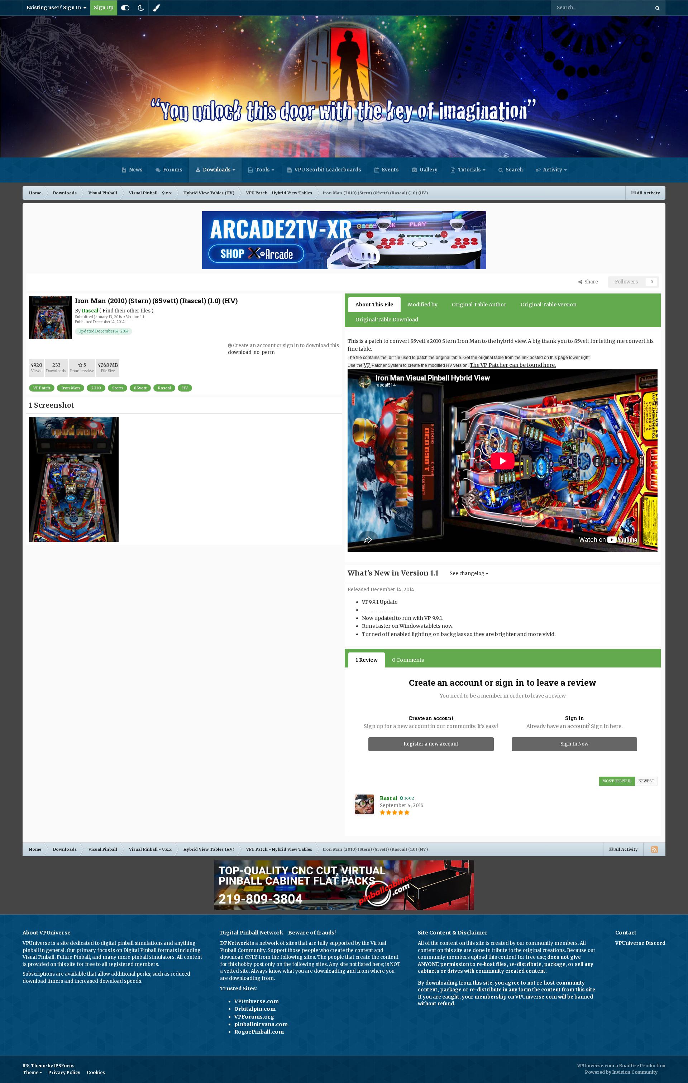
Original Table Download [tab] (386, 319)
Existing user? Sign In (55, 8)
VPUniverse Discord (640, 943)
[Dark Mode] (140, 7)
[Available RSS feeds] (654, 849)
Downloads (216, 170)
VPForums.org (254, 1017)
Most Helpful (616, 781)
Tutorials (469, 170)
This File (630, 7)
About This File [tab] (374, 304)
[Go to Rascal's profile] (364, 804)
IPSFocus (64, 1065)
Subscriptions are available (54, 974)
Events (390, 170)
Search (514, 170)
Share (590, 282)
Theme (31, 1072)
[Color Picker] (156, 7)
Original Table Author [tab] (479, 304)
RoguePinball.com (259, 1032)
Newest (646, 781)
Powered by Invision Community (621, 1072)
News (135, 170)
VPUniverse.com (256, 1001)
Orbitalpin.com (255, 1009)
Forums (172, 170)
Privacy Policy (64, 1072)
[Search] (657, 7)
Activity (552, 170)
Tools (262, 170)
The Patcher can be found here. (513, 365)
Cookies (96, 1072)
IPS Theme (35, 1065)
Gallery (428, 170)
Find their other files (126, 311)
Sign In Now (574, 744)
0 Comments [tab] (408, 660)
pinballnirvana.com (261, 1024)
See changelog (468, 573)
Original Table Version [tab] (549, 304)
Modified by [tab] (423, 304)
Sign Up (104, 8)
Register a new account (430, 744)
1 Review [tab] (366, 660)
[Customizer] (125, 7)
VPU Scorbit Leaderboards (327, 170)
